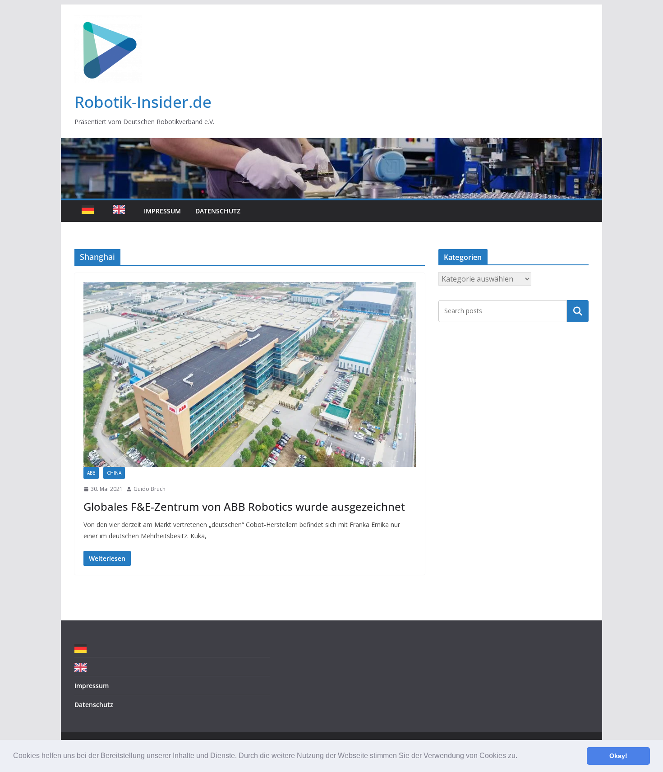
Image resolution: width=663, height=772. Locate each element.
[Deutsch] (90, 211)
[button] (520, 756)
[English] (121, 211)
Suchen (578, 311)
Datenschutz (217, 211)
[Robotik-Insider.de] (331, 144)
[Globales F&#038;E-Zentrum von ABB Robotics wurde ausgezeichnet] (249, 374)
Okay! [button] (618, 755)
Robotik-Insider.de (143, 101)
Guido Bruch (150, 489)
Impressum (162, 211)
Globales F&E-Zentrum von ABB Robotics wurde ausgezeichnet (244, 506)
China (114, 473)
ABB (91, 473)
